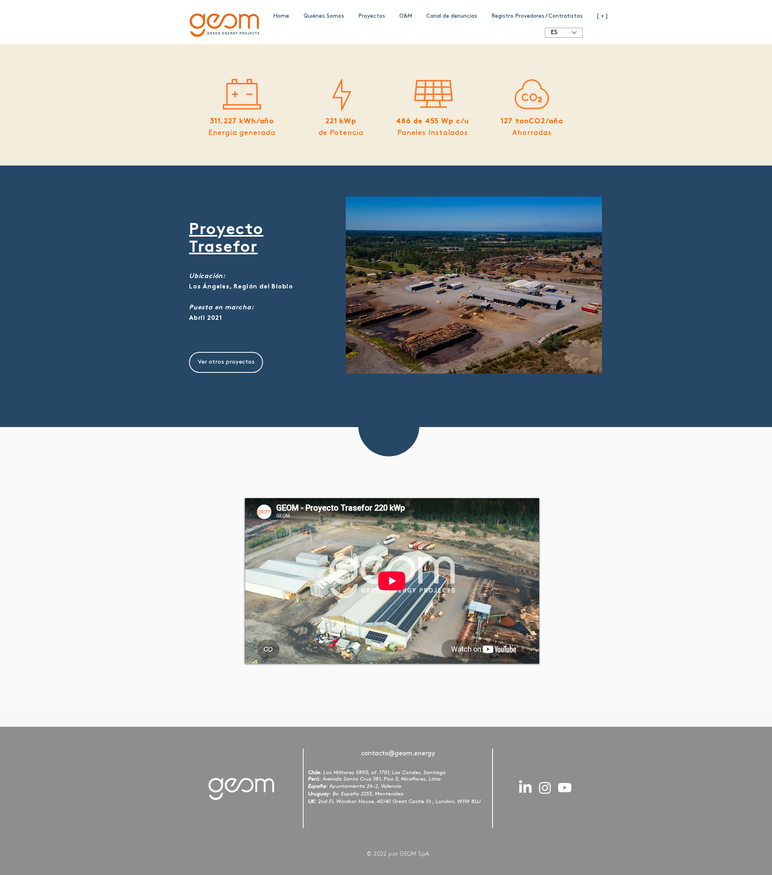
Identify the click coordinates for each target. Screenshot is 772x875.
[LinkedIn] (525, 787)
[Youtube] (565, 787)
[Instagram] (545, 787)
